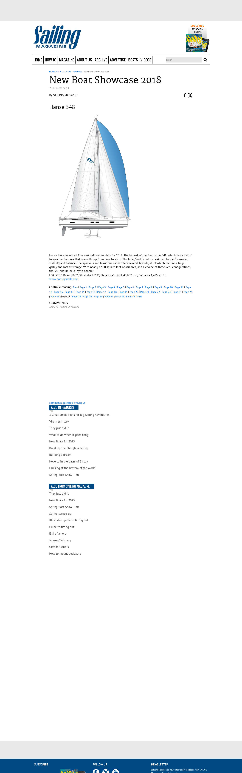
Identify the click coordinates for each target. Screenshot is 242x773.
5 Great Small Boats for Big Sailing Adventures (79, 415)
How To (50, 59)
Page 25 (188, 291)
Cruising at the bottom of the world (72, 468)
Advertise (118, 59)
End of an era (57, 533)
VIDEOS (145, 59)
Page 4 (111, 287)
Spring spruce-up (60, 514)
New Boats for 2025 (62, 441)
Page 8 (149, 287)
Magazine (66, 59)
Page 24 (177, 291)
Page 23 (166, 291)
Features (77, 71)
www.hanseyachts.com (63, 279)
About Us (84, 59)
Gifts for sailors (59, 547)
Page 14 (69, 291)
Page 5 (121, 287)
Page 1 (83, 287)
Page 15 (80, 291)
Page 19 (123, 291)
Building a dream (60, 455)
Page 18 (112, 291)
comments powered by (67, 402)
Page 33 (130, 296)
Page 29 (87, 296)
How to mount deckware (65, 554)
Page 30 (98, 296)
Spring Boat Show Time (64, 475)
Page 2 (92, 287)
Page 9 (158, 287)
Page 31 (109, 296)
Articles (60, 71)
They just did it (59, 428)
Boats (133, 59)
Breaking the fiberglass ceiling (69, 448)
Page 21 (144, 291)
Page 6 (130, 287)
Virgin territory (59, 421)
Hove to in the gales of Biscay (68, 461)
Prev (75, 287)
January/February (60, 540)
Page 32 (119, 296)
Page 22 (155, 291)
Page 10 (168, 287)
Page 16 (90, 291)
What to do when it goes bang (68, 435)
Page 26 (54, 296)
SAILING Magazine (65, 95)
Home (38, 59)
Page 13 (58, 291)
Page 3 (102, 287)
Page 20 (134, 291)
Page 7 (139, 287)
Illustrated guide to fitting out (68, 520)
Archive (101, 59)
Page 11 (179, 287)
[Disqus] (92, 355)
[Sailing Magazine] (57, 37)
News (68, 71)
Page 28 (76, 296)
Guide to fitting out (61, 527)
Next (139, 296)
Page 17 (101, 291)
